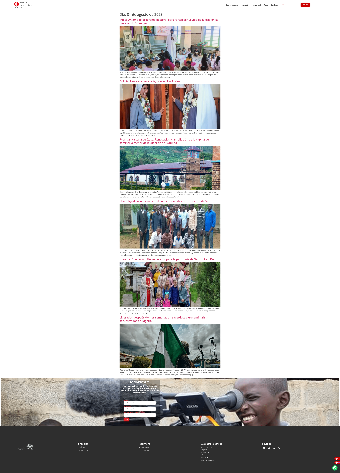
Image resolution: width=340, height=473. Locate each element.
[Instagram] (278, 448)
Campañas (245, 5)
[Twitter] (269, 448)
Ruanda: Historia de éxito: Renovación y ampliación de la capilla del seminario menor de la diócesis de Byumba (165, 141)
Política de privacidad (207, 460)
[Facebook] (264, 448)
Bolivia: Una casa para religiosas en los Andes (150, 81)
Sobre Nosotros (232, 5)
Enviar (126, 418)
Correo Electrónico (130, 411)
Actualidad (257, 5)
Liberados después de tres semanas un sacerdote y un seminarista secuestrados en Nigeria (164, 319)
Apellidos (127, 405)
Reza (266, 5)
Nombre (126, 399)
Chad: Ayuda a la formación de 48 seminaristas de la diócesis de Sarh (165, 201)
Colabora (274, 5)
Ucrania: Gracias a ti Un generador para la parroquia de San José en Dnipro (169, 259)
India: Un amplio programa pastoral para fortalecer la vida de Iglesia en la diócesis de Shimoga (169, 21)
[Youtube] (274, 448)
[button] (2, 401)
